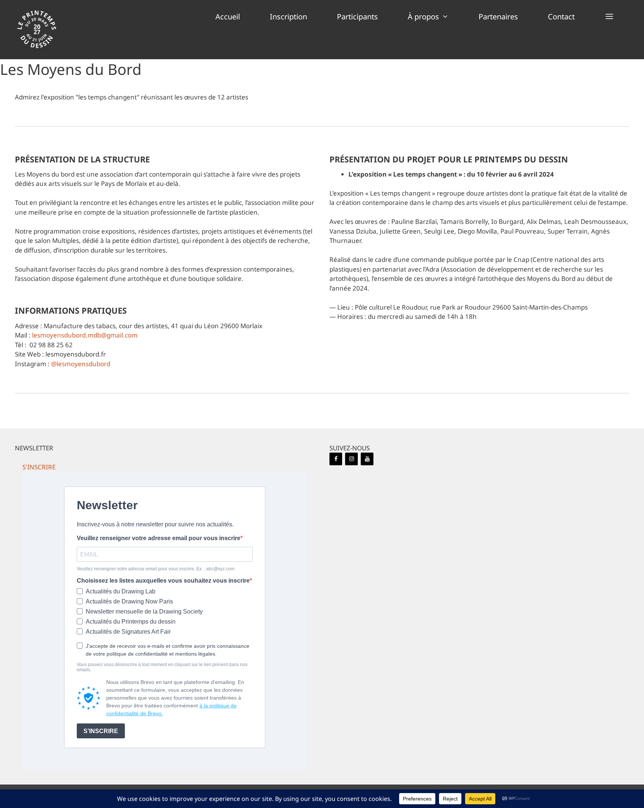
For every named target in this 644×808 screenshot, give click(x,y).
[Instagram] (351, 459)
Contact (561, 17)
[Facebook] (335, 459)
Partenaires (498, 17)
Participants (357, 17)
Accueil (227, 17)
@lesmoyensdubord (80, 363)
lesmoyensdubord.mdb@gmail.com (85, 335)
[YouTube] (367, 459)
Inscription (288, 17)
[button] (609, 16)
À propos (423, 17)
